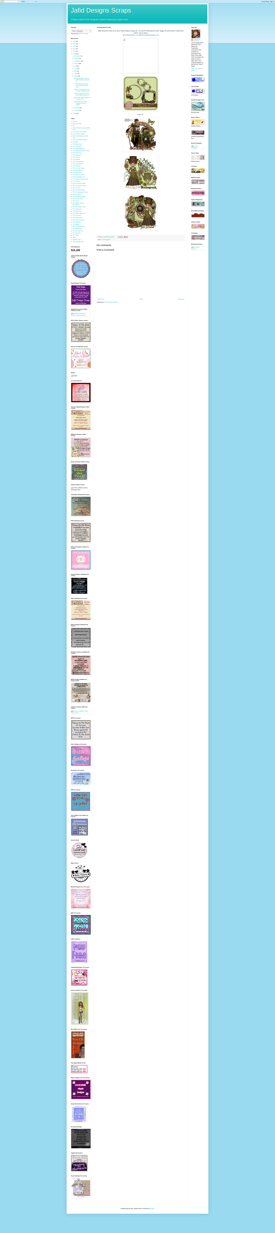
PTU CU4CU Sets (78, 199)
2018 (74, 49)
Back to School (77, 123)
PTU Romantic (77, 222)
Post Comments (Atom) (111, 302)
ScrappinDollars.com (131, 35)
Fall (74, 125)
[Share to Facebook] (125, 237)
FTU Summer (76, 159)
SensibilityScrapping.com (150, 35)
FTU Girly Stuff (77, 153)
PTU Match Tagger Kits (79, 213)
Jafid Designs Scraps (101, 10)
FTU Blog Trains (77, 144)
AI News (75, 121)
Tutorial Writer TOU (78, 242)
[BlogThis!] (121, 237)
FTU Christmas (77, 146)
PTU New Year (77, 215)
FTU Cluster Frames (78, 148)
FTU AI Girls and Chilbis (79, 131)
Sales (74, 237)
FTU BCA (75, 142)
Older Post (181, 299)
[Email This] (119, 237)
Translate (85, 33)
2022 (74, 44)
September (77, 61)
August (76, 63)
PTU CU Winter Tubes (79, 196)
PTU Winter (76, 235)
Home (141, 299)
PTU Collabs (76, 181)
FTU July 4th (76, 157)
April (75, 73)
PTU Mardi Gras (77, 211)
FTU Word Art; (77, 166)
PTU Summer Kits (78, 231)
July (75, 66)
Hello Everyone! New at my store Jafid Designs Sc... (82, 94)
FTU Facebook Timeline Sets (81, 150)
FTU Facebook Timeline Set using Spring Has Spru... (81, 85)
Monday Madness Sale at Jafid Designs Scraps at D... (81, 80)
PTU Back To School (78, 174)
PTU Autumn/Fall (77, 170)
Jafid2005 (196, 40)
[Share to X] (123, 237)
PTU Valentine (77, 233)
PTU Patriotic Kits (78, 218)
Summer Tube (77, 239)
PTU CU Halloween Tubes (80, 192)
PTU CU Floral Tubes (79, 190)
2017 (74, 51)
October (76, 58)
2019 (74, 46)
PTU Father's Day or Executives (78, 203)
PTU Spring (76, 224)
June (76, 68)
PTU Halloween (77, 209)
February (77, 108)
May (75, 71)
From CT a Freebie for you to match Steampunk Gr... (82, 90)
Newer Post (100, 299)
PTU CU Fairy (77, 188)
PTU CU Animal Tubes (79, 183)
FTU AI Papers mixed (79, 134)
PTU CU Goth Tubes (78, 168)
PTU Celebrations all (79, 177)
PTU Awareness (77, 172)
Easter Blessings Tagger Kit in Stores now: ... (82, 98)
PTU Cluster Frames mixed (80, 179)
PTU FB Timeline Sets (79, 207)
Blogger (152, 1208)
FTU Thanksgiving (78, 161)
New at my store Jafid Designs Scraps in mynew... (80, 103)
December (77, 56)
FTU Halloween (77, 155)
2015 (74, 113)
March (76, 76)
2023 (74, 41)
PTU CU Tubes (77, 194)
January (76, 110)
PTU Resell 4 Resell (78, 220)
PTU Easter (76, 201)
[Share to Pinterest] (127, 237)
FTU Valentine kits (78, 164)
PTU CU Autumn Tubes (79, 185)
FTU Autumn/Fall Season (80, 140)
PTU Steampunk (106, 239)
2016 (74, 54)
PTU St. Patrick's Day (79, 226)
